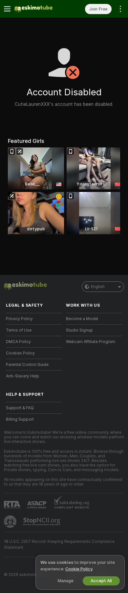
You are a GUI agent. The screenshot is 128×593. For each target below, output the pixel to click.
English (98, 286)
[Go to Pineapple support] (11, 521)
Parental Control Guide (27, 364)
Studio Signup (79, 330)
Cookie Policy (78, 568)
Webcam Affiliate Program (90, 341)
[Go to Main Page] (39, 9)
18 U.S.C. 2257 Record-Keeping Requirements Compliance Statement (59, 544)
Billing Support (20, 419)
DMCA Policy (18, 341)
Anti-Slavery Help (22, 376)
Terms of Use (19, 330)
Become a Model (82, 318)
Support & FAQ (20, 408)
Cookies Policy (20, 353)
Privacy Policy (19, 318)
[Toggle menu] (7, 9)
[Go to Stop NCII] (42, 522)
